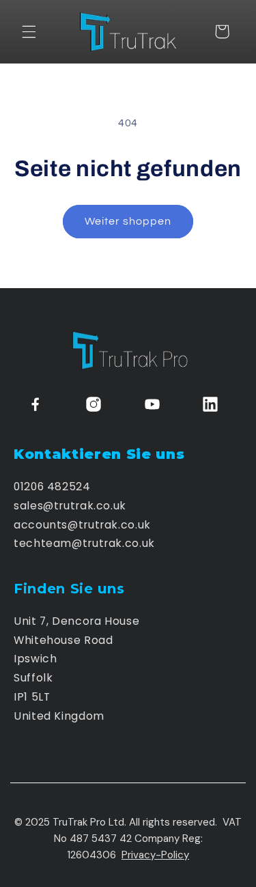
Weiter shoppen (128, 221)
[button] (28, 31)
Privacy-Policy (155, 855)
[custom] (35, 404)
